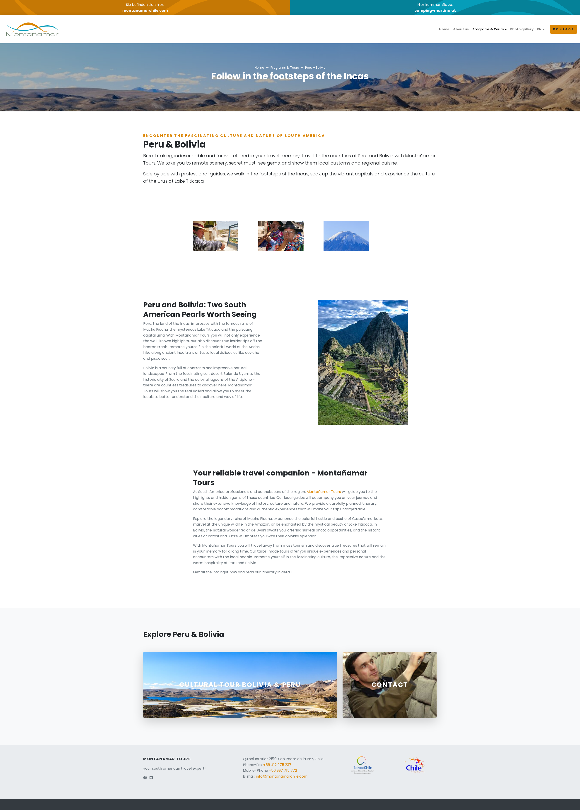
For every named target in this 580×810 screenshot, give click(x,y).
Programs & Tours (488, 29)
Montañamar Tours (324, 491)
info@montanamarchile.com (281, 776)
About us (461, 29)
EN (539, 29)
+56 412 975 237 (277, 764)
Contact (563, 29)
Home (444, 29)
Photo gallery (522, 29)
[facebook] (145, 777)
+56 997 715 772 (283, 770)
